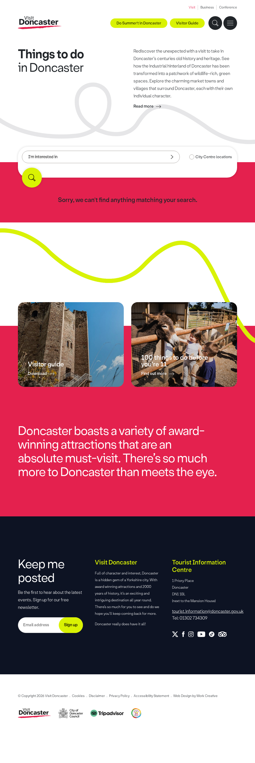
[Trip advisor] (224, 634)
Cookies (78, 696)
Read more (143, 106)
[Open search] (215, 23)
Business (207, 7)
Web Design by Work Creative (195, 696)
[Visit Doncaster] (40, 22)
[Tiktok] (213, 634)
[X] (177, 634)
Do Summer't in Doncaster (139, 23)
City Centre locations (213, 156)
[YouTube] (203, 634)
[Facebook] (185, 634)
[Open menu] (230, 23)
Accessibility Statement (151, 696)
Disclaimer (97, 696)
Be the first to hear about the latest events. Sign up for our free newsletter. (50, 600)
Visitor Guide (187, 23)
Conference (228, 7)
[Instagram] (192, 634)
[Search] (32, 178)
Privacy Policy (119, 696)
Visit (192, 7)
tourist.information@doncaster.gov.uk (204, 611)
